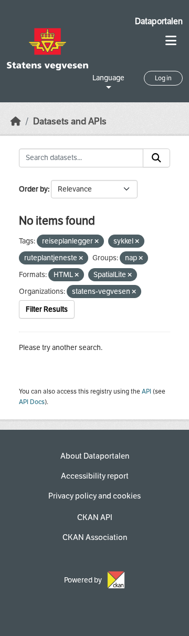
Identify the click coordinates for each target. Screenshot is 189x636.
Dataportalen (159, 21)
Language (108, 77)
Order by (33, 189)
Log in (163, 78)
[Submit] (156, 158)
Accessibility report (95, 476)
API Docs (32, 402)
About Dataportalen (94, 456)
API (146, 391)
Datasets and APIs (70, 121)
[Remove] (96, 241)
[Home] (15, 121)
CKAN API (94, 517)
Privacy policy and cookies (94, 496)
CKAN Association (94, 537)
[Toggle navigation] (171, 40)
